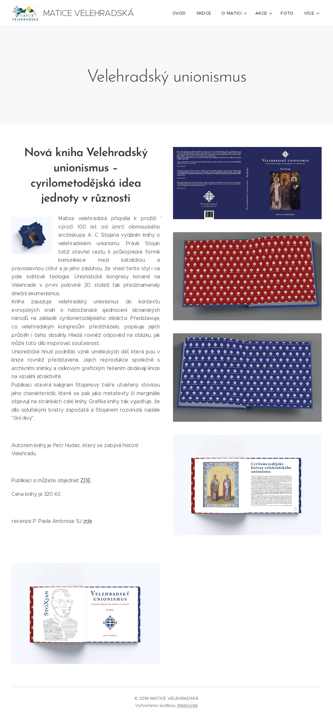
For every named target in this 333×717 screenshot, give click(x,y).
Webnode (187, 705)
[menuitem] (181, 13)
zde (87, 521)
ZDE (85, 480)
